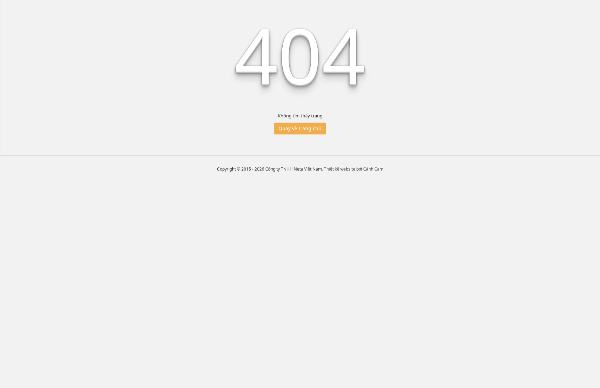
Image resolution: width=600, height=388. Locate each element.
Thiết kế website (339, 169)
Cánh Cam (373, 169)
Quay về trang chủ (300, 128)
